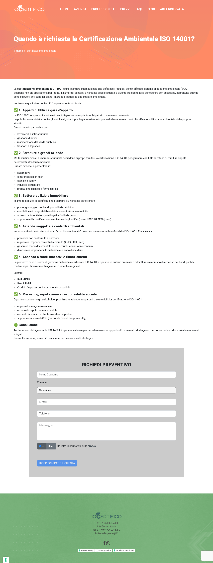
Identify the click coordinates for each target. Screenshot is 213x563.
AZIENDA (80, 9)
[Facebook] (104, 544)
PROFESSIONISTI (103, 9)
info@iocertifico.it (106, 526)
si (42, 446)
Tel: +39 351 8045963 (106, 523)
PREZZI (125, 9)
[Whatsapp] (108, 544)
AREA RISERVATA (172, 9)
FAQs (138, 9)
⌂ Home (18, 50)
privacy (92, 446)
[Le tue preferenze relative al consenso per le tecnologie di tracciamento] (6, 560)
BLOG (151, 9)
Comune (42, 382)
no (52, 446)
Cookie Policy (87, 550)
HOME (64, 9)
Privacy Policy (105, 550)
